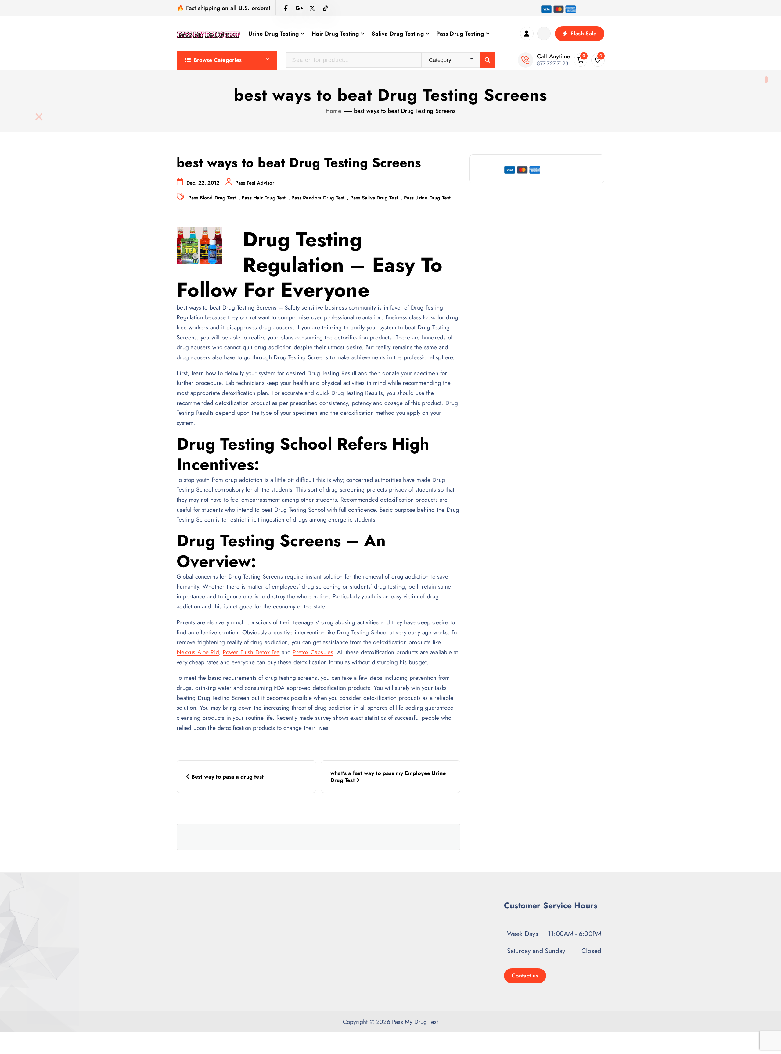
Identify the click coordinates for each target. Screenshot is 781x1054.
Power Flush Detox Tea (251, 652)
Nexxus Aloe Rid (198, 652)
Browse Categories (218, 60)
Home (333, 110)
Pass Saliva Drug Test (374, 197)
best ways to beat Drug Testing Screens (404, 110)
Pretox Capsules (313, 652)
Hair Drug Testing (335, 33)
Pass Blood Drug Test (212, 197)
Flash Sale (583, 34)
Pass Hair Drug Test (264, 197)
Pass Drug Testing (460, 33)
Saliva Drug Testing (398, 33)
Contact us (525, 976)
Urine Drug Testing (273, 33)
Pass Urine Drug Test (427, 197)
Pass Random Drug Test (317, 197)
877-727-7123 (552, 63)
